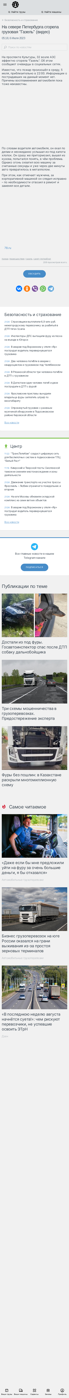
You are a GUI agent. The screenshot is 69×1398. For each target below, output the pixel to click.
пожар (5, 258)
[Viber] (35, 289)
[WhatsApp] (43, 289)
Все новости (11, 422)
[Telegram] (51, 289)
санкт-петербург (42, 258)
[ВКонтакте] (19, 289)
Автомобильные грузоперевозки (23, 879)
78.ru (7, 248)
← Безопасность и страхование (20, 20)
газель (29, 258)
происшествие (17, 258)
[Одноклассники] (27, 289)
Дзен (5, 1036)
